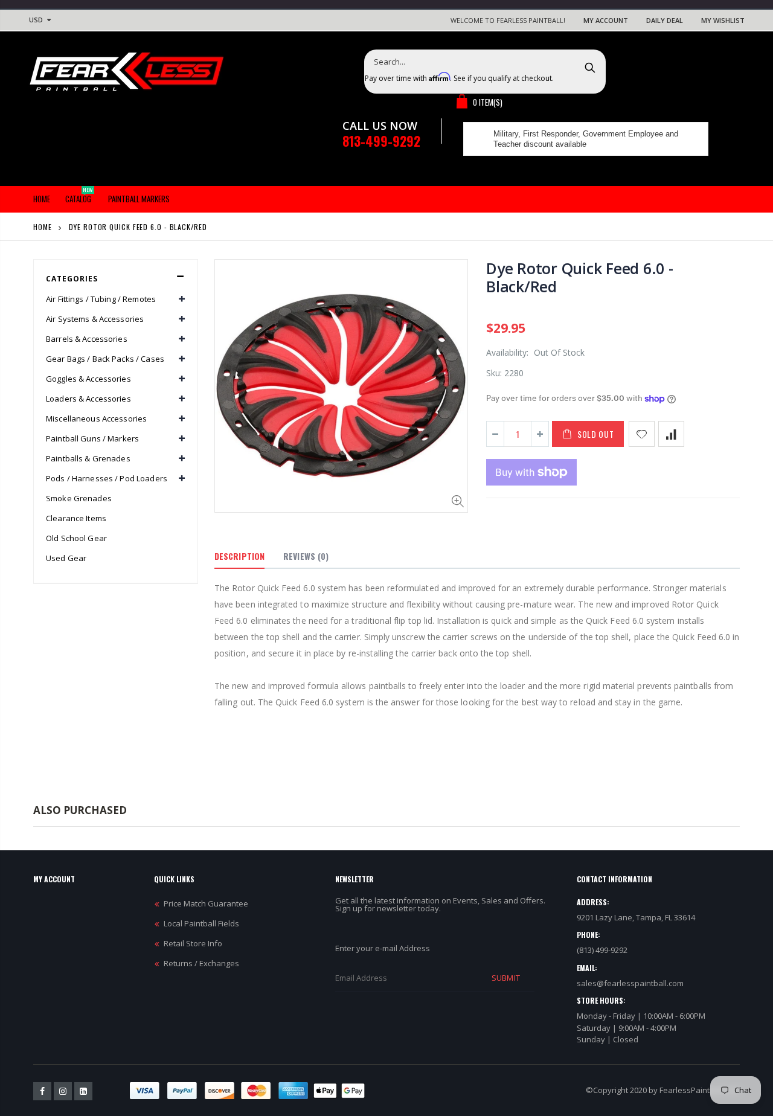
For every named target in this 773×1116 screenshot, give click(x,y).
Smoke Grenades (79, 498)
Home (42, 227)
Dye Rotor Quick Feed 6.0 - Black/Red (579, 277)
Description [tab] (239, 556)
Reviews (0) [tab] (306, 556)
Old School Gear (76, 538)
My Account (605, 20)
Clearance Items (76, 518)
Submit (505, 977)
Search (590, 67)
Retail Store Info (193, 943)
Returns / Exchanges (201, 963)
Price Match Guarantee (206, 903)
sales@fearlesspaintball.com (630, 983)
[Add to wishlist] (642, 434)
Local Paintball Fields (201, 923)
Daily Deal (664, 20)
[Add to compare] (671, 434)
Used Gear (66, 558)
